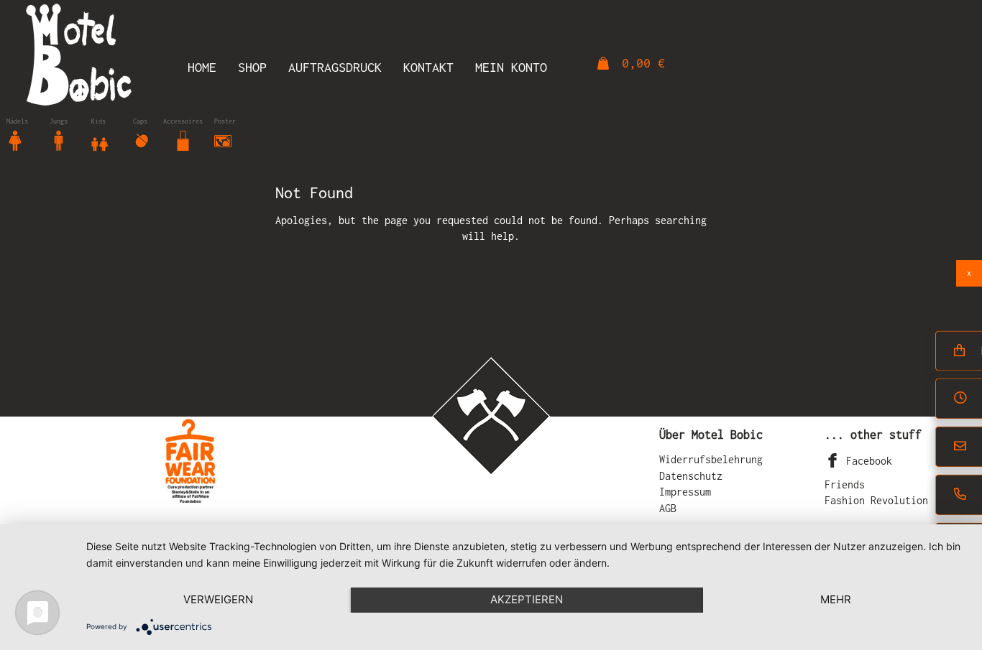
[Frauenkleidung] (15, 140)
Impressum (685, 492)
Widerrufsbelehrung (711, 459)
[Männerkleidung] (58, 140)
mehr (835, 599)
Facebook (866, 461)
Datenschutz (690, 476)
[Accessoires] (183, 140)
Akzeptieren (526, 599)
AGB (667, 508)
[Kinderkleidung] (100, 140)
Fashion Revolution (876, 500)
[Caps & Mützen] (141, 140)
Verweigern (218, 599)
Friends (845, 484)
